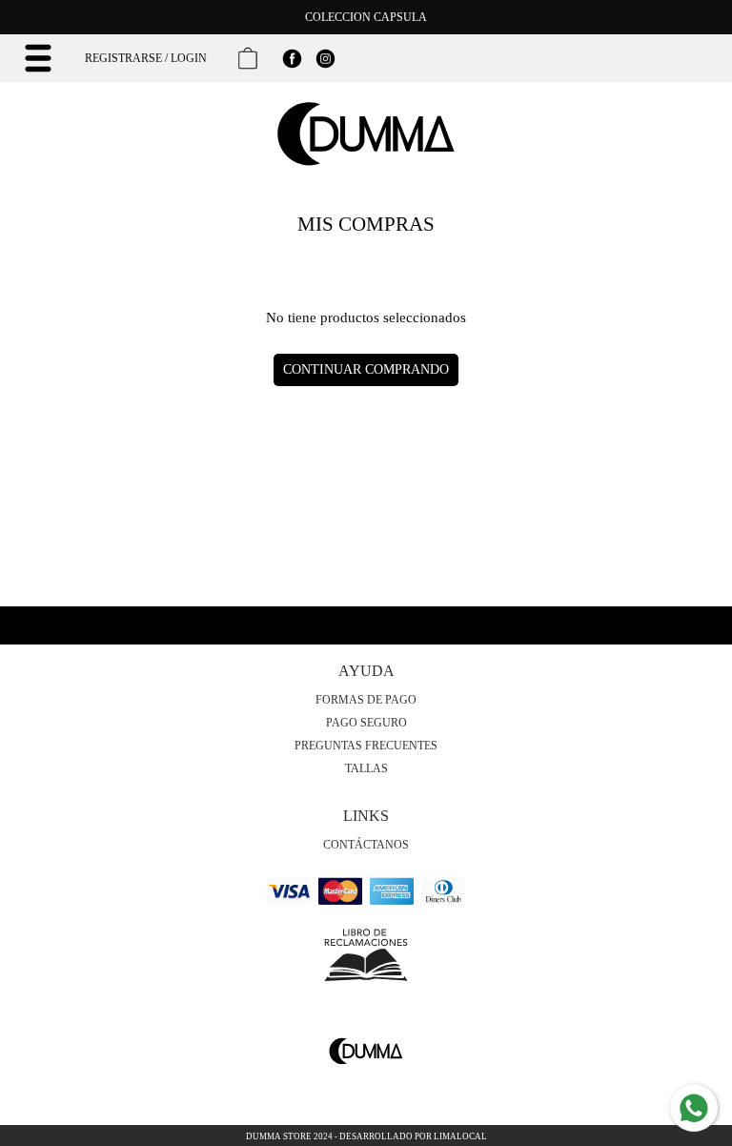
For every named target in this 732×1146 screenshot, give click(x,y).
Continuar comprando (366, 369)
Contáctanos (366, 844)
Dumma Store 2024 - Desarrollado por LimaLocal (366, 1136)
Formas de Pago (366, 699)
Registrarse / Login (146, 58)
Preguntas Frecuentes (366, 745)
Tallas (366, 768)
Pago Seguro (366, 722)
